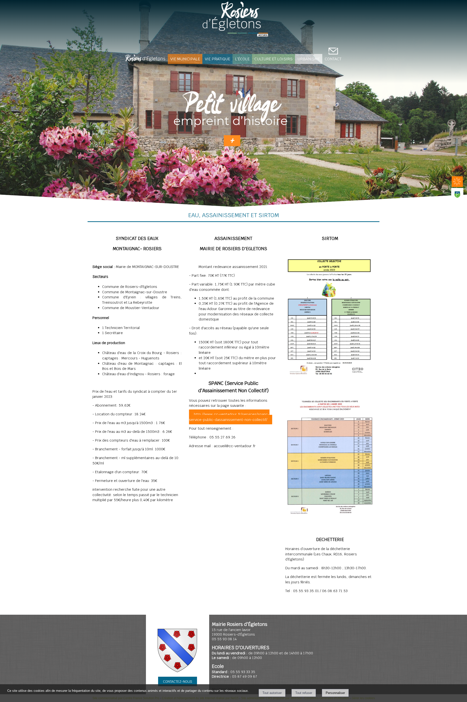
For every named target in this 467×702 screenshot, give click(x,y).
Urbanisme (308, 59)
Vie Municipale (185, 59)
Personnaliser (335, 693)
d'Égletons (145, 59)
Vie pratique (217, 59)
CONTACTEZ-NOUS (177, 681)
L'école (242, 59)
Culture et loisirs (273, 59)
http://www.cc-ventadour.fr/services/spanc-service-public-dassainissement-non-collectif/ (229, 417)
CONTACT (333, 59)
